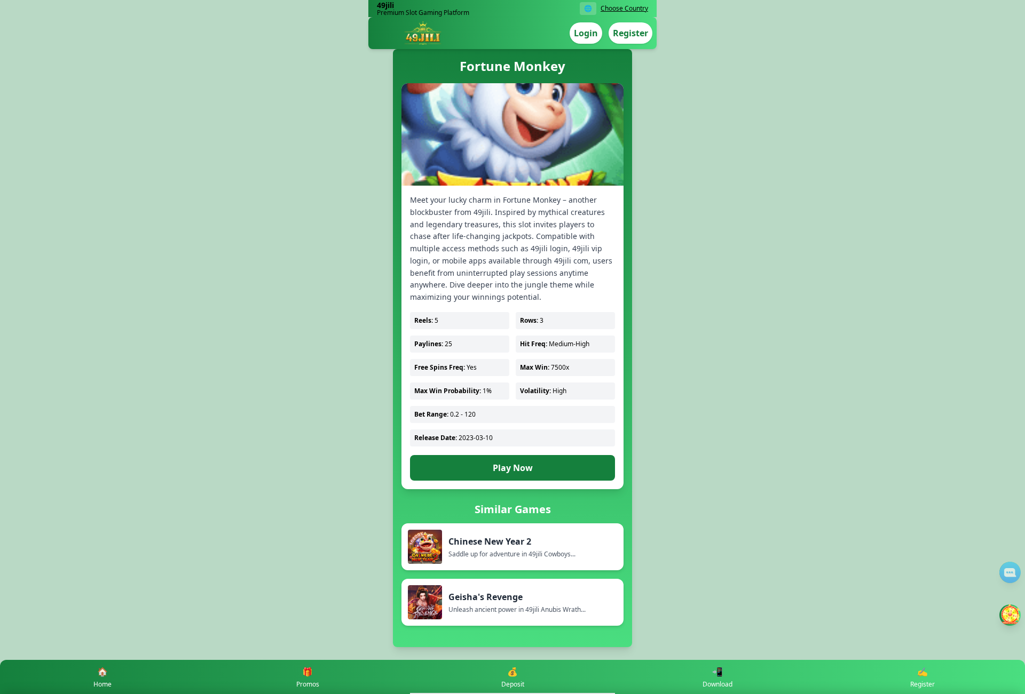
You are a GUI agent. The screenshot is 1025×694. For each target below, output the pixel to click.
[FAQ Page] (1010, 572)
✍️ (922, 677)
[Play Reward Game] (1010, 615)
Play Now (513, 468)
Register (630, 33)
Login (586, 33)
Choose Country (624, 8)
